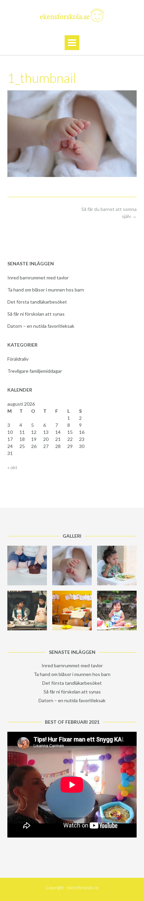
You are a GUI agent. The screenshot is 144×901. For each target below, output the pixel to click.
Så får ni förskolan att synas (36, 314)
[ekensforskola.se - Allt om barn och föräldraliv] (72, 14)
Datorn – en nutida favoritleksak (40, 326)
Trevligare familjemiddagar (34, 371)
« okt (12, 467)
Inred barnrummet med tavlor (38, 277)
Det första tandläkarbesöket (37, 302)
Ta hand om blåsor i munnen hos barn (45, 289)
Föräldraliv (17, 359)
